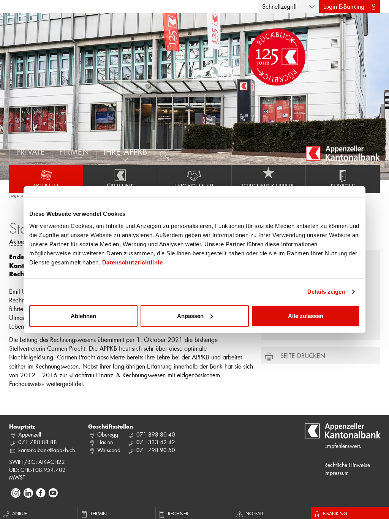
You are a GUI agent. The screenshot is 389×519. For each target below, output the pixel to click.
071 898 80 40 (155, 434)
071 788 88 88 (37, 442)
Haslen (105, 442)
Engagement (194, 186)
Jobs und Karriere (268, 186)
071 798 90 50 (155, 450)
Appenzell (29, 434)
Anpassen (190, 315)
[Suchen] (165, 153)
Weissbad (108, 450)
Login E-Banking (343, 6)
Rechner (178, 513)
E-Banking (335, 513)
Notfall (254, 513)
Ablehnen (83, 315)
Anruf (19, 513)
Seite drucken (302, 355)
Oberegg (107, 434)
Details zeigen (326, 291)
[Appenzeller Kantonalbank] (343, 153)
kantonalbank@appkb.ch (46, 450)
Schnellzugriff (279, 6)
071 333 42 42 (155, 442)
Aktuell (18, 241)
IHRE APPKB (21, 197)
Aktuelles (46, 186)
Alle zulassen (305, 315)
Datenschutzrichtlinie (132, 262)
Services (342, 186)
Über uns (120, 186)
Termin (98, 513)
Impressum (336, 472)
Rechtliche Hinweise (347, 464)
